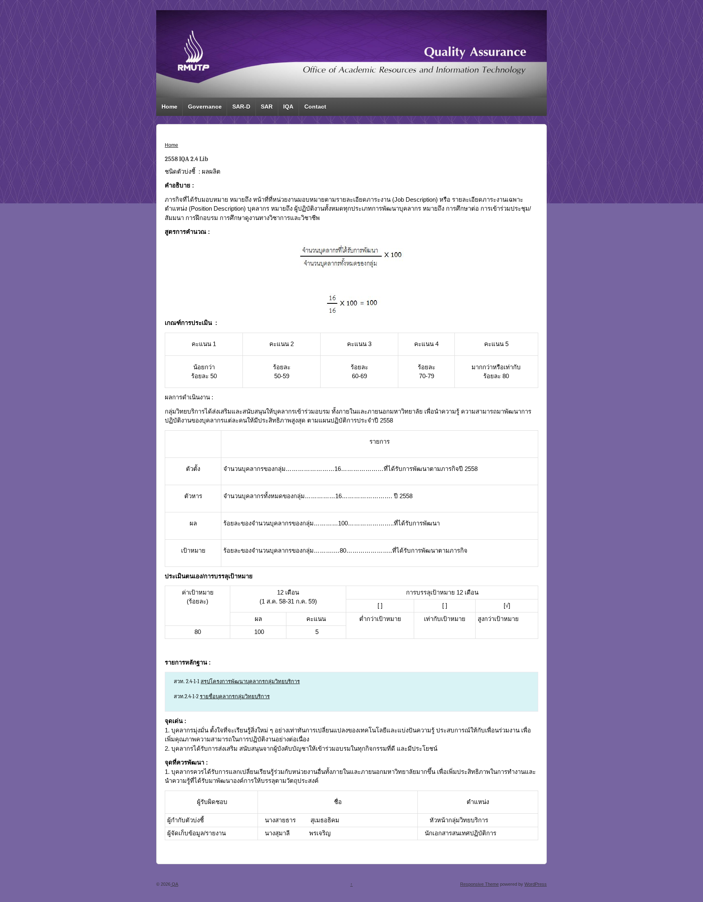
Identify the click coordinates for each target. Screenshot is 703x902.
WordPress (535, 884)
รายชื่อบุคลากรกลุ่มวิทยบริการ (235, 696)
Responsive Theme (479, 884)
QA (174, 884)
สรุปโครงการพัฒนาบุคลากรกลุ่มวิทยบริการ (250, 681)
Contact (315, 106)
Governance (205, 106)
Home (169, 106)
